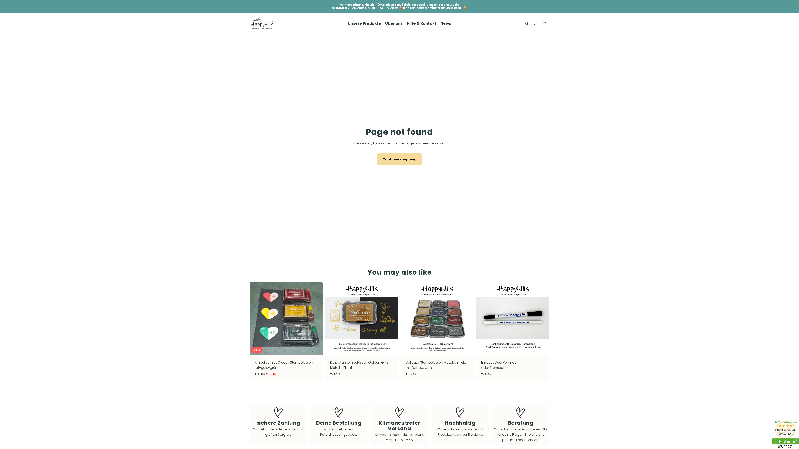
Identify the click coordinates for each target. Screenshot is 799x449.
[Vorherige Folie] (256, 318)
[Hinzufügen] (316, 348)
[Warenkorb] (544, 23)
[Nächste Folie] (316, 318)
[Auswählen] (392, 348)
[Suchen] (526, 23)
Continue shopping (399, 159)
